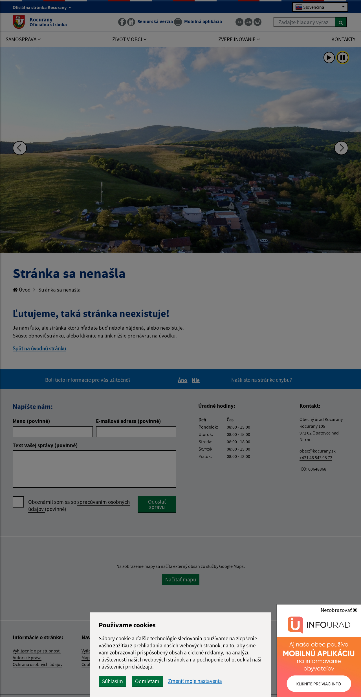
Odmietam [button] (147, 681)
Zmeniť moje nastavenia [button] (195, 681)
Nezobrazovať (337, 609)
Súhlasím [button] (112, 681)
